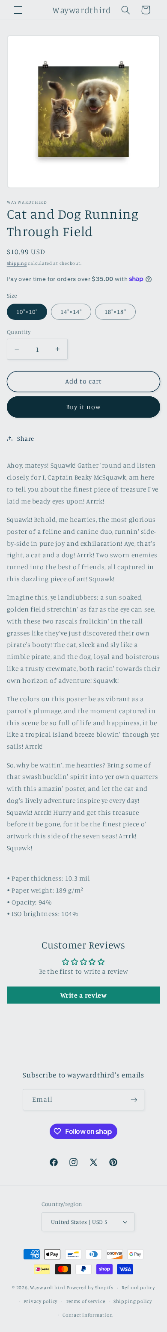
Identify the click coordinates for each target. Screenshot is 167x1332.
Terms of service (85, 1301)
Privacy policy (40, 1301)
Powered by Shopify (90, 1288)
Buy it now (83, 407)
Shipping (17, 263)
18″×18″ (115, 311)
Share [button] (25, 438)
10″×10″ (27, 311)
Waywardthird (48, 1288)
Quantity (18, 331)
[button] (18, 10)
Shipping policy (132, 1301)
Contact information (88, 1315)
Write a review (83, 995)
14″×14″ (71, 311)
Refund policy (138, 1288)
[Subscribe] (134, 1099)
